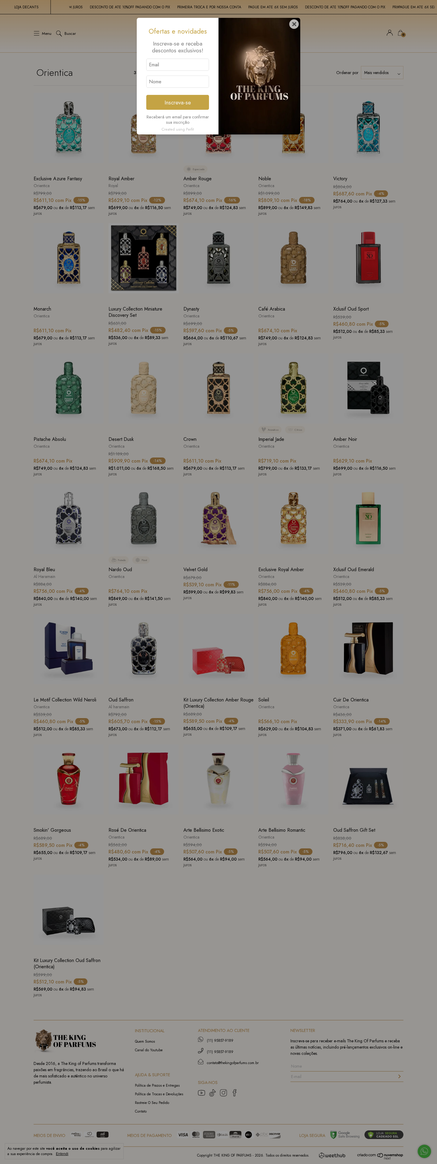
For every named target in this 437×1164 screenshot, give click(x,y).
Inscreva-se (177, 102)
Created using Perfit (177, 129)
